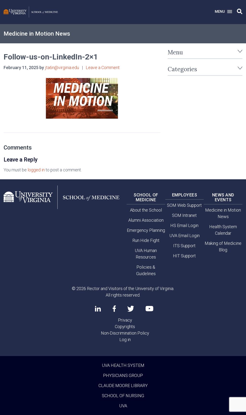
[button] (240, 11)
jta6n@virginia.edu (62, 67)
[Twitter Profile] (130, 309)
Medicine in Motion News (37, 33)
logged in (36, 169)
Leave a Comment (103, 67)
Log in (125, 339)
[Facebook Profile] (114, 308)
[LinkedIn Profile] (98, 308)
